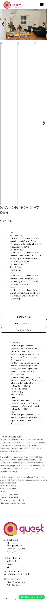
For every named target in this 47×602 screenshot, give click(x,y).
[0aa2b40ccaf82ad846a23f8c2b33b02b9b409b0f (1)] (23, 24)
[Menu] (40, 4)
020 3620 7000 (14, 571)
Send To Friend (24, 330)
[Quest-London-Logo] (19, 4)
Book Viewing (23, 317)
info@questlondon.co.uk (18, 574)
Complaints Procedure (16, 549)
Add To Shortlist (24, 323)
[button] (32, 597)
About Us (11, 543)
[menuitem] (40, 4)
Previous (4, 26)
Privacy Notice (13, 552)
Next (43, 26)
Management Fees (14, 546)
